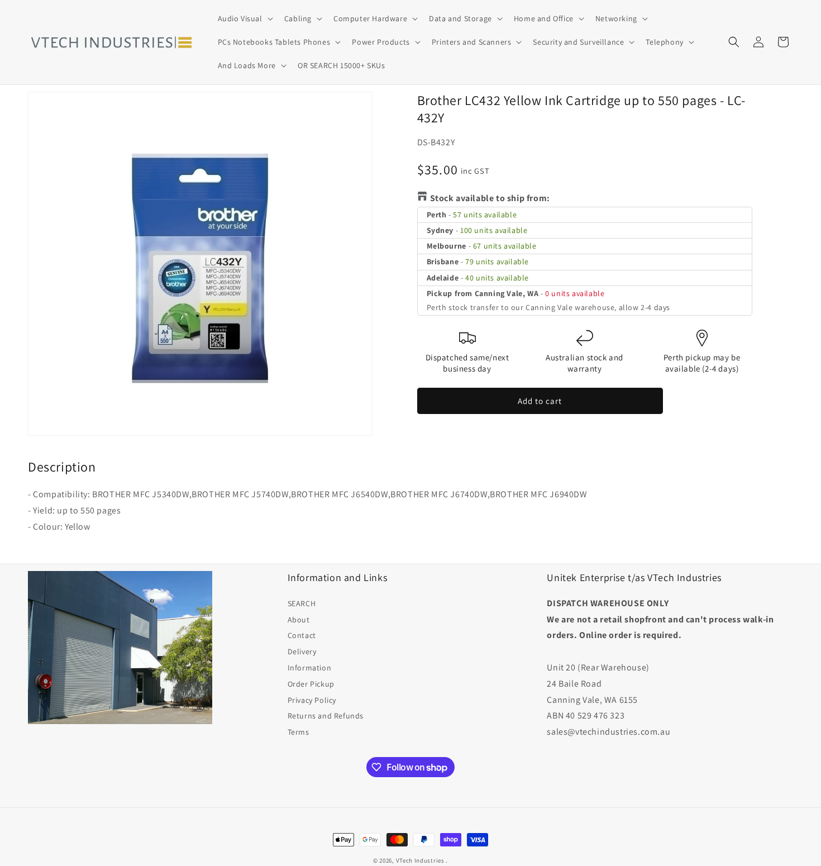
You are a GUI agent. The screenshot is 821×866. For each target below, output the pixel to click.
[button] (244, 18)
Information (310, 668)
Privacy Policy (312, 700)
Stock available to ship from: (490, 198)
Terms (298, 732)
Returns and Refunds (326, 716)
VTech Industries (420, 860)
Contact (302, 635)
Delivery (302, 651)
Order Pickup (311, 684)
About (299, 620)
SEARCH (302, 603)
